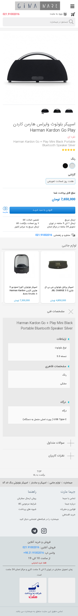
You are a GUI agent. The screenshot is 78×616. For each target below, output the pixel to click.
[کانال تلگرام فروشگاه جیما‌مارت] (34, 531)
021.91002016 (11, 14)
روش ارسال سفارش (26, 498)
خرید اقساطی (68, 515)
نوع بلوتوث (61, 348)
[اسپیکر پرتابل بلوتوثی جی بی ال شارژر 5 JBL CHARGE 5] (58, 268)
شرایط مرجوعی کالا (27, 504)
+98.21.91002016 (33, 553)
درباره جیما (70, 504)
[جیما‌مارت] (37, 5)
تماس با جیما (69, 498)
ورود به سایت (56, 14)
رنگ (64, 375)
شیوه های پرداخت (27, 509)
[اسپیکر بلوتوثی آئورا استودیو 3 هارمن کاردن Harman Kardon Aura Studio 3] (22, 268)
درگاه (63, 402)
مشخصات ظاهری (55, 366)
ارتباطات (61, 339)
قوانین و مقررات (67, 509)
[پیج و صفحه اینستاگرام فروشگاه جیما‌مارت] (44, 531)
